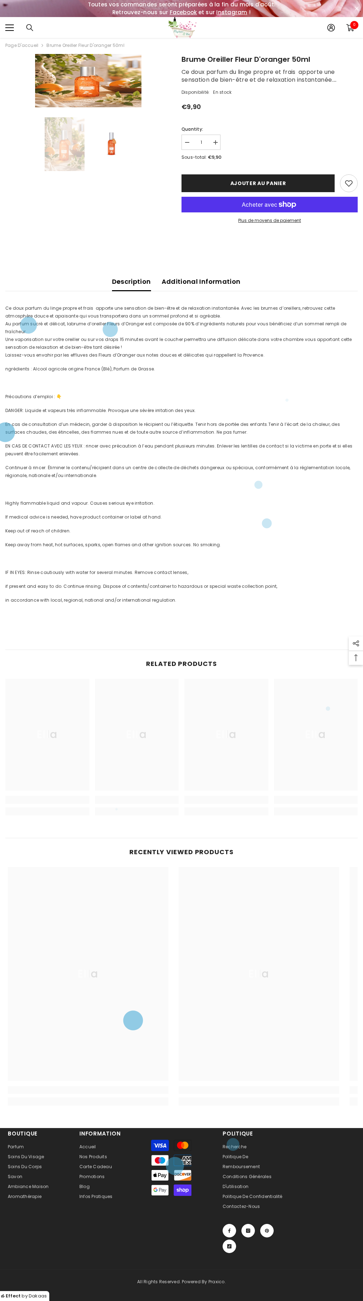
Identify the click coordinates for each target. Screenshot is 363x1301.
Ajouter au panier (258, 183)
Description (131, 281)
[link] (47, 800)
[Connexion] (331, 27)
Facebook (183, 12)
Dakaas (38, 1295)
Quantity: (192, 129)
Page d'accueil (21, 45)
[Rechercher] (30, 27)
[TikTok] (229, 1246)
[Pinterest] (267, 1230)
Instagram (231, 12)
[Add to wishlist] (349, 183)
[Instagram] (248, 1230)
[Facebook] (229, 1230)
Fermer (356, 8)
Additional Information (201, 281)
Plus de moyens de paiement (269, 220)
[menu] (9, 27)
